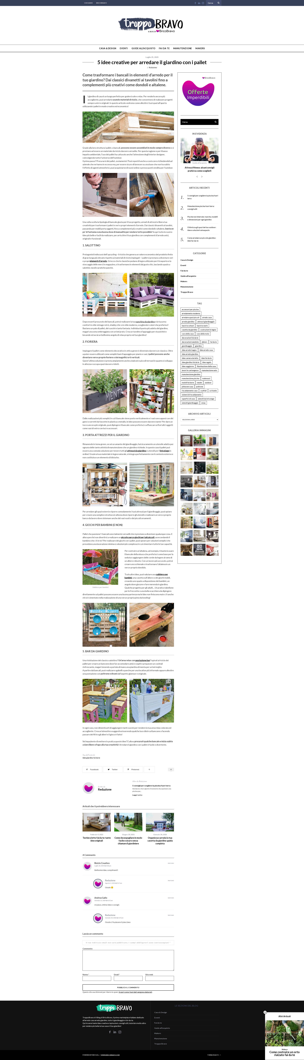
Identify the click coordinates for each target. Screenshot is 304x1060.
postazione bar (142, 660)
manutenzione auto (209, 367)
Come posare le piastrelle (199, 167)
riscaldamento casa (189, 387)
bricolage (164, 450)
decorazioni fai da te (190, 334)
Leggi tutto (137, 795)
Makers (183, 278)
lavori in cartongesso (190, 367)
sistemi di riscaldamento (192, 391)
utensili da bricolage (206, 395)
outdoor (208, 379)
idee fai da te (206, 355)
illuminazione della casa (206, 363)
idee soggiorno (188, 363)
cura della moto (203, 330)
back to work (202, 322)
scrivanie (213, 387)
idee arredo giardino (190, 351)
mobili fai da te (188, 379)
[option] (97, 827)
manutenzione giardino (191, 371)
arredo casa (207, 314)
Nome (86, 974)
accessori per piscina (190, 306)
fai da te (213, 339)
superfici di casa (188, 395)
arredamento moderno (191, 310)
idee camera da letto (190, 355)
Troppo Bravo (186, 289)
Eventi (183, 262)
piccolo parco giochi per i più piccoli (137, 537)
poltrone (199, 383)
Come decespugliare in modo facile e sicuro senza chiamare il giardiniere (128, 840)
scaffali (203, 387)
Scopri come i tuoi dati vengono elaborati (135, 992)
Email (117, 974)
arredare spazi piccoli (190, 314)
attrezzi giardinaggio (205, 318)
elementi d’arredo (98, 261)
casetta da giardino (189, 326)
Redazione (153, 67)
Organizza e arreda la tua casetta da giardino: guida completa (160, 840)
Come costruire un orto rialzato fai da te (284, 1053)
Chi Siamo (88, 3)
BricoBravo (101, 3)
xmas (203, 399)
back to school (188, 322)
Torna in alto (213, 1055)
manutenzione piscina (190, 375)
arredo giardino (188, 318)
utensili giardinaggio (190, 399)
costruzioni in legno (208, 326)
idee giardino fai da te (91, 758)
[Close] (265, 1012)
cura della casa (188, 330)
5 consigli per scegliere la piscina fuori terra (151, 785)
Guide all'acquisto (188, 273)
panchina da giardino (145, 321)
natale (199, 379)
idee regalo (206, 359)
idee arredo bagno (189, 347)
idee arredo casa (206, 347)
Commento (88, 948)
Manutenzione (186, 283)
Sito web (149, 974)
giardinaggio (187, 343)
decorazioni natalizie (190, 339)
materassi (206, 375)
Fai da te (199, 163)
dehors (204, 339)
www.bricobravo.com (110, 1055)
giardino (198, 343)
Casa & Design (186, 257)
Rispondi (171, 863)
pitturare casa (187, 383)
